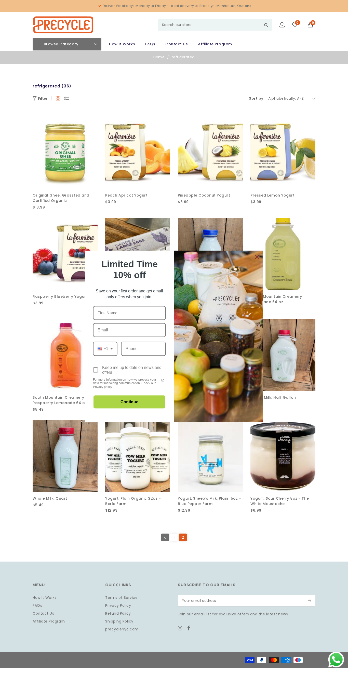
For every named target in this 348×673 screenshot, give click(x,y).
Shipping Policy (119, 621)
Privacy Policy (118, 605)
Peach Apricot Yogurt (126, 195)
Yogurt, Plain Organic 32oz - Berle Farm (133, 501)
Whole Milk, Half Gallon (273, 397)
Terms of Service (121, 597)
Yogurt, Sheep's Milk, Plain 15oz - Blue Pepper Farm (209, 501)
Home (159, 57)
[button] (312, 24)
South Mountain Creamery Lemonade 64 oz (276, 299)
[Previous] (165, 537)
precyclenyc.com (122, 629)
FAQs (37, 605)
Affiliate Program (49, 621)
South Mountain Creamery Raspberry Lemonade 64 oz (60, 400)
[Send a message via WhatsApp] (336, 659)
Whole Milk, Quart (50, 498)
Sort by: (256, 98)
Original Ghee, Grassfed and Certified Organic (61, 198)
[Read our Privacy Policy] (163, 380)
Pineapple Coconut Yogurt (204, 195)
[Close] (257, 257)
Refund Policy (118, 613)
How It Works (45, 597)
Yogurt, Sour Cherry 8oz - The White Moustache (279, 501)
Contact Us (43, 613)
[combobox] (215, 25)
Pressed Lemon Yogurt (272, 195)
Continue (129, 402)
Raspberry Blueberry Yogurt (60, 296)
